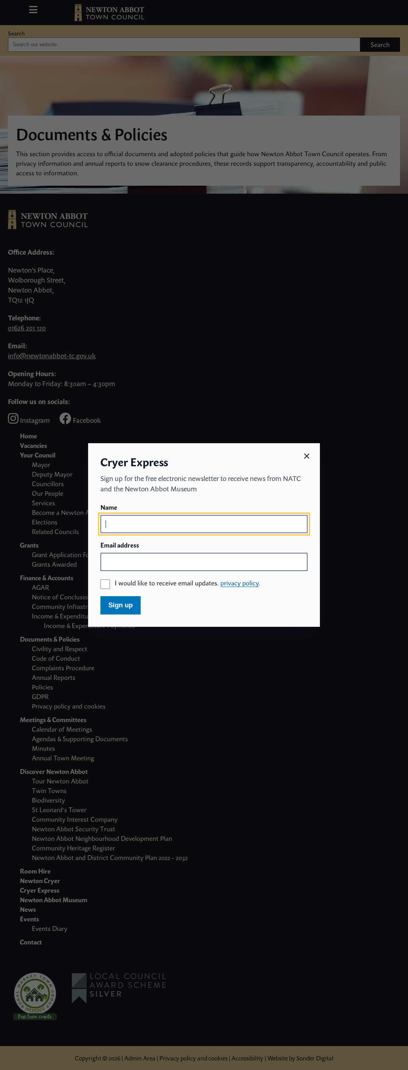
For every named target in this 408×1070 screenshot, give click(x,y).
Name (108, 507)
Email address (119, 545)
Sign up (120, 605)
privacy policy (239, 583)
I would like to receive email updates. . (187, 583)
